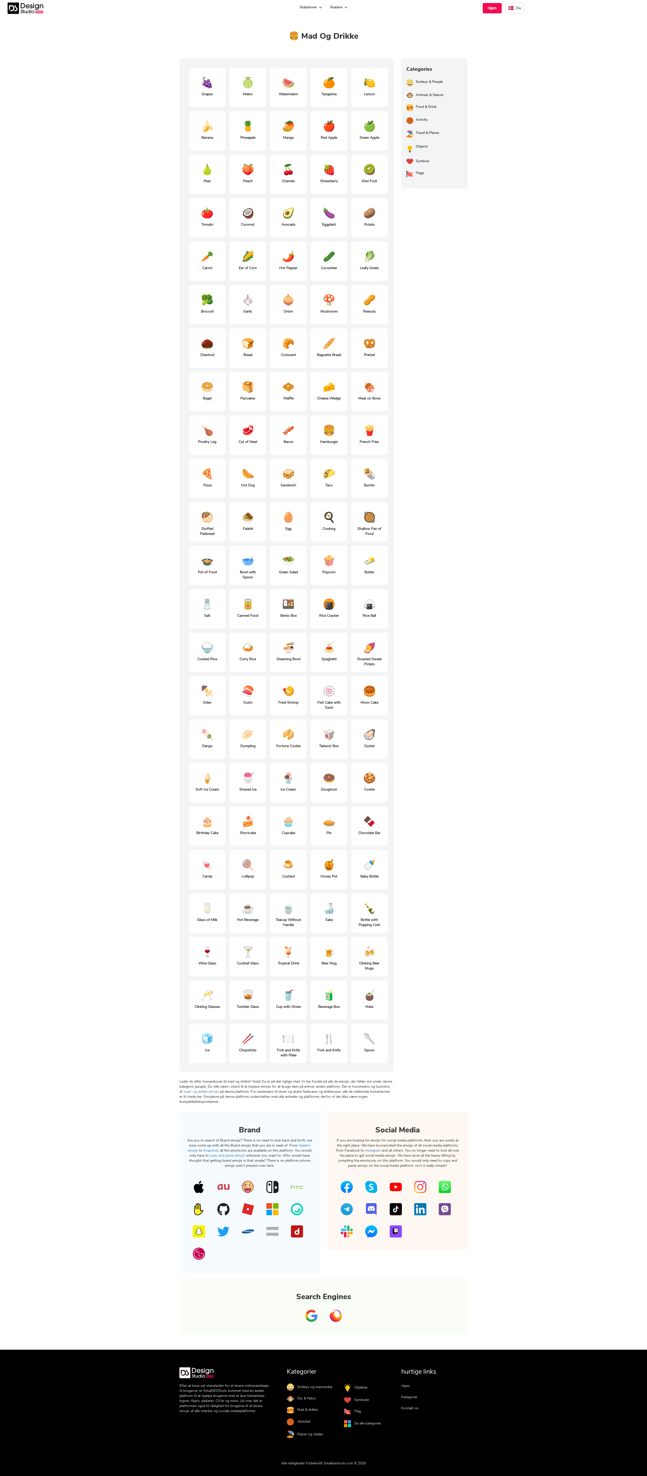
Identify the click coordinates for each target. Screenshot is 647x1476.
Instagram (373, 1150)
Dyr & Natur (306, 1398)
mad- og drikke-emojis (201, 1091)
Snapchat (210, 1150)
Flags (420, 173)
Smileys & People (429, 81)
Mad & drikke (307, 1409)
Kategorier (409, 1397)
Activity (422, 119)
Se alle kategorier (367, 1423)
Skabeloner (308, 7)
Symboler (361, 1399)
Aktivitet (303, 1421)
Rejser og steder (310, 1434)
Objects (422, 146)
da (518, 8)
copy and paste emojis (228, 1155)
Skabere (336, 7)
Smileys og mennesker (315, 1387)
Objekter (361, 1387)
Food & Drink (426, 106)
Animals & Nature (429, 94)
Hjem (492, 8)
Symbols (422, 161)
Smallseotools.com (338, 1463)
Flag (357, 1411)
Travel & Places (427, 132)
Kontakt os (410, 1408)
